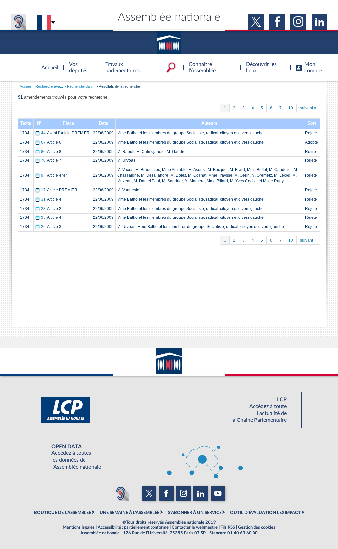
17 (43, 190)
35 (43, 217)
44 (43, 133)
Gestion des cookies (256, 527)
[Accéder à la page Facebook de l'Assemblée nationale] (277, 22)
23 (43, 208)
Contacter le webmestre (195, 527)
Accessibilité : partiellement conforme (133, 527)
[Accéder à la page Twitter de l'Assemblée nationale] (256, 22)
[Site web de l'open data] (169, 457)
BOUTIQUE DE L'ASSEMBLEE (62, 513)
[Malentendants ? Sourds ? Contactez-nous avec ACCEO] (18, 22)
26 (43, 226)
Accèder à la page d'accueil (47, 63)
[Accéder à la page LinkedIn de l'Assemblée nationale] (319, 22)
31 (43, 199)
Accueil (25, 86)
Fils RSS (227, 527)
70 (43, 160)
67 (43, 142)
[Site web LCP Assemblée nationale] (169, 410)
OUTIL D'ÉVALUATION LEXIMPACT (265, 513)
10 (290, 108)
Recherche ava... (49, 86)
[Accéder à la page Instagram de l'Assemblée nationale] (298, 22)
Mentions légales (79, 527)
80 (43, 151)
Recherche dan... (81, 86)
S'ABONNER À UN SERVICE (194, 513)
